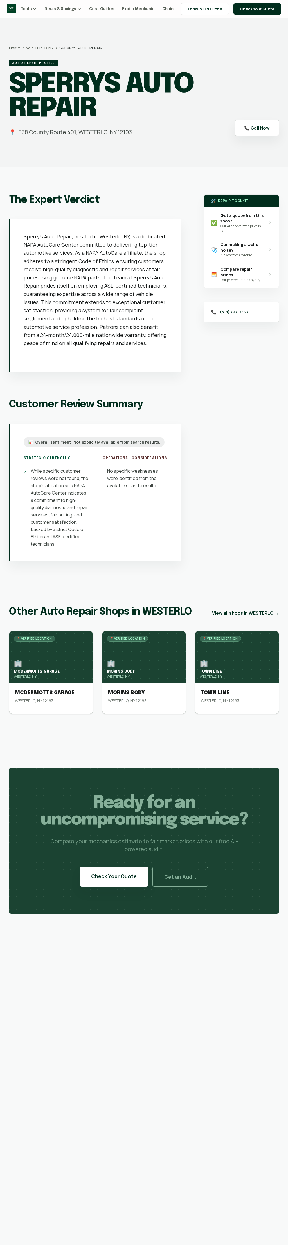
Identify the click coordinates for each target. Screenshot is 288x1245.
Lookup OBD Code (205, 9)
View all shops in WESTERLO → (245, 613)
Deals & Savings (60, 9)
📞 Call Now (257, 128)
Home (14, 47)
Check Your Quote (257, 9)
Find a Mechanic (138, 9)
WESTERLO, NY (39, 47)
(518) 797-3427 (234, 311)
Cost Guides (101, 9)
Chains (169, 9)
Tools (26, 9)
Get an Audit (180, 876)
